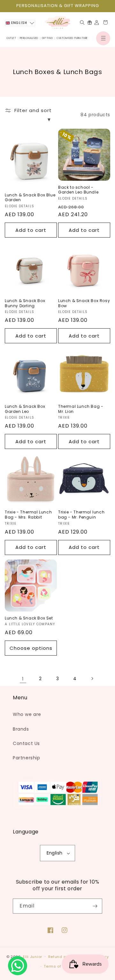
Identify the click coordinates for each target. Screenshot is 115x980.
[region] (57, 6)
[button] (103, 38)
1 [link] (23, 678)
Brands (21, 729)
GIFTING (47, 38)
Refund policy (61, 956)
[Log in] (96, 23)
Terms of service (60, 966)
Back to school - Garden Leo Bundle (78, 190)
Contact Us (26, 743)
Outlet (11, 38)
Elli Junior (32, 956)
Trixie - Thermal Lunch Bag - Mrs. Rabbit (28, 515)
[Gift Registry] (90, 22)
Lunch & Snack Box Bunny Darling (25, 303)
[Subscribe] (95, 906)
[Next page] (92, 679)
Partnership (26, 758)
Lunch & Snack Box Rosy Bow (84, 303)
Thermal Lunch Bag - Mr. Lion (80, 409)
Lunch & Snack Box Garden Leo (25, 409)
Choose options (31, 648)
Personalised (29, 38)
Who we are (27, 714)
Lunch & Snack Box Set (29, 618)
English (55, 853)
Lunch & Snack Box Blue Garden (30, 197)
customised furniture (72, 38)
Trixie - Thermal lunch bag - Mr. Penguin (81, 515)
